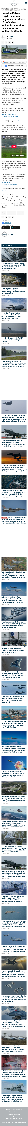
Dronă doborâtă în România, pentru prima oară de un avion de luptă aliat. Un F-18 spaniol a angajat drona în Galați (13, 699)
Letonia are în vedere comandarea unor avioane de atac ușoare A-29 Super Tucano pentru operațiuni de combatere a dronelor (13, 799)
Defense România (5, 8)
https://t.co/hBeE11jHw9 (8, 182)
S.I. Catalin (11, 36)
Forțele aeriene (14, 8)
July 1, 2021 (17, 121)
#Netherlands (5, 114)
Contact (14, 1116)
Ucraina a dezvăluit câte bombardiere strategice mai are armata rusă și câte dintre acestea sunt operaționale (13, 290)
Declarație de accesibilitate (14, 1118)
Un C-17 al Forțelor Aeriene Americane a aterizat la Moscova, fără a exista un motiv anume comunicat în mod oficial (12, 315)
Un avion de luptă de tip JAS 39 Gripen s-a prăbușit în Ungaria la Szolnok (12, 340)
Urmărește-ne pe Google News (15, 65)
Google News (7, 222)
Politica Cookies (14, 1112)
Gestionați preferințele (14, 1114)
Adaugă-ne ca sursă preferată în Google (15, 62)
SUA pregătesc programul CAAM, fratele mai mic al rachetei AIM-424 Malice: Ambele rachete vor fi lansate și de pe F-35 (13, 265)
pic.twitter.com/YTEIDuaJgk (9, 116)
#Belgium (13, 114)
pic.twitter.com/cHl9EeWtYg (9, 184)
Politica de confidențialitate (14, 1109)
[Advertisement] (14, 385)
